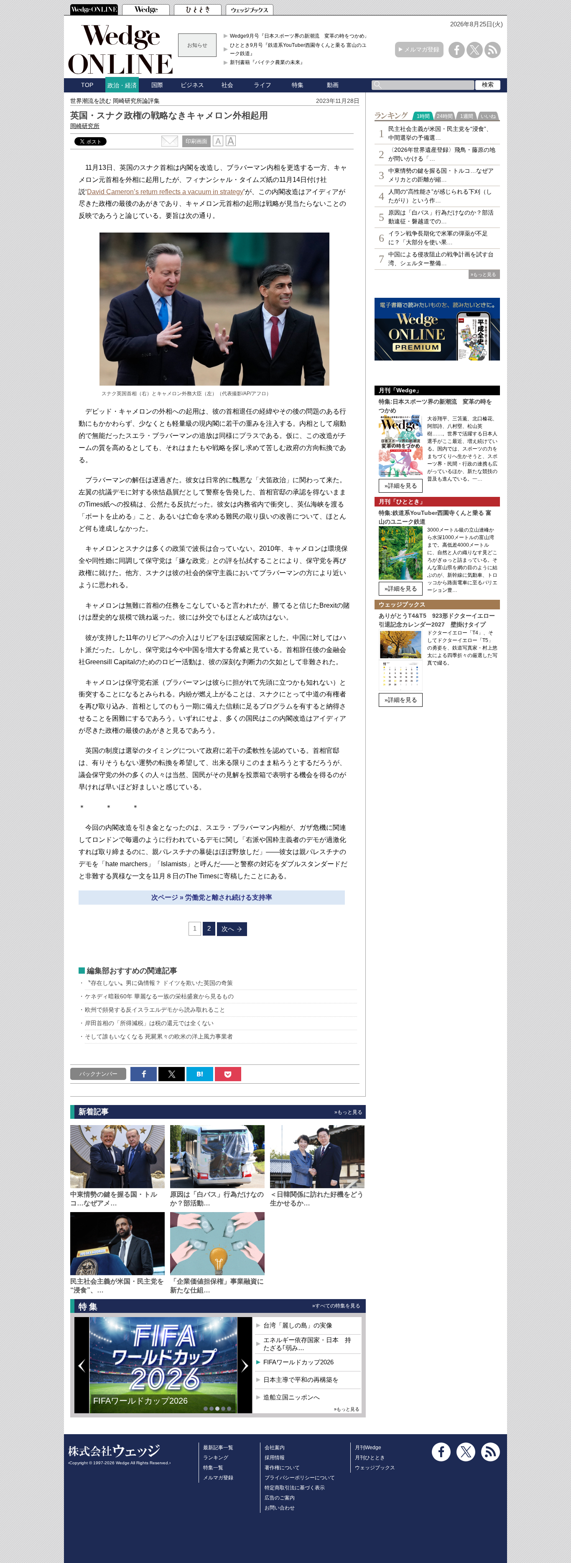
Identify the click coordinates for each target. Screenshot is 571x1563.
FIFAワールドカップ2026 (298, 1362)
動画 (333, 85)
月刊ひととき (370, 1458)
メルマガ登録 (421, 49)
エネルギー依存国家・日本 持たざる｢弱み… (307, 1344)
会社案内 (275, 1447)
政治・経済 (122, 85)
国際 (157, 85)
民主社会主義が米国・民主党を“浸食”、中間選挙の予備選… (440, 133)
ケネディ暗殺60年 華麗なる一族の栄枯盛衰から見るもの (159, 996)
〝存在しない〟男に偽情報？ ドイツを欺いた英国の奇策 (159, 983)
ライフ (262, 85)
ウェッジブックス (375, 1468)
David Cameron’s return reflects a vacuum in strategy (165, 191)
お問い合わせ (280, 1508)
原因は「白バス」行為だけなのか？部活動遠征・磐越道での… (441, 217)
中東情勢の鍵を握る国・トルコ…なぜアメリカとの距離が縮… (441, 175)
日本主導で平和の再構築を (143, 1407)
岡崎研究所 (84, 126)
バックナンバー (98, 1074)
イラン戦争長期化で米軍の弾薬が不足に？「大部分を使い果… (438, 238)
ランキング (215, 1458)
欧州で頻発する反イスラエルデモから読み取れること (155, 1009)
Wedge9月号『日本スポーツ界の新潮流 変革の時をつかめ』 (300, 36)
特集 (297, 85)
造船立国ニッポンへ (291, 1397)
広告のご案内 (280, 1498)
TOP (87, 85)
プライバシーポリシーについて (300, 1478)
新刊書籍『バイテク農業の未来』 (267, 62)
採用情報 (275, 1458)
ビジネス (192, 85)
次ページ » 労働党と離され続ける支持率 (211, 897)
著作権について (282, 1468)
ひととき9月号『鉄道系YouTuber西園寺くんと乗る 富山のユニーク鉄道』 (301, 49)
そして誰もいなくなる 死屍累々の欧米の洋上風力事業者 (159, 1036)
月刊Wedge (368, 1447)
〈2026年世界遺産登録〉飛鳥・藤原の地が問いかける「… (441, 154)
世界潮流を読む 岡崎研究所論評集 (115, 100)
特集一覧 (213, 1468)
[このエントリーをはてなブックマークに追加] (199, 1074)
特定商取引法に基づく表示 (295, 1488)
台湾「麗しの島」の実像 (297, 1325)
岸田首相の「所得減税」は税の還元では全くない (149, 1023)
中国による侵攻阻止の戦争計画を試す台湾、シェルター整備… (441, 258)
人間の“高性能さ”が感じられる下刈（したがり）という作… (440, 196)
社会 (227, 85)
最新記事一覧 (218, 1447)
